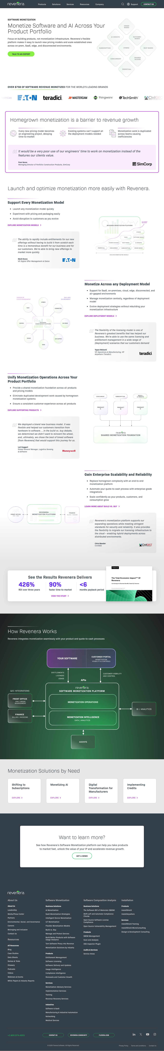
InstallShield (126, 910)
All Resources (13, 945)
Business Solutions (53, 906)
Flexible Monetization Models (58, 925)
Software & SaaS (52, 1008)
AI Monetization (52, 910)
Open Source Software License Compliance (96, 921)
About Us (12, 900)
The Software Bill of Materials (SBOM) (99, 910)
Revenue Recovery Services (57, 998)
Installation (127, 900)
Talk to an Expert (21, 54)
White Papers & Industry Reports (21, 980)
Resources (13, 939)
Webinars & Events (15, 977)
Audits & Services (91, 950)
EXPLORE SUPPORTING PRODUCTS (23, 410)
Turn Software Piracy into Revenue (60, 943)
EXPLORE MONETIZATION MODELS (23, 225)
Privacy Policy (123, 1045)
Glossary (11, 965)
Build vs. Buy (51, 929)
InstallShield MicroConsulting (133, 927)
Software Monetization (57, 900)
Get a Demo (82, 855)
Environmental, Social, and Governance (24, 921)
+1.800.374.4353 (16, 1035)
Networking (50, 1016)
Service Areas (89, 953)
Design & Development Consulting (135, 931)
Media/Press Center (16, 914)
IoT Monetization (52, 921)
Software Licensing (53, 961)
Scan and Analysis (91, 940)
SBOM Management (92, 936)
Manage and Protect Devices (57, 933)
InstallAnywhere (128, 914)
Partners (11, 917)
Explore (16, 797)
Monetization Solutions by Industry (60, 947)
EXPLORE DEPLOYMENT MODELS (99, 315)
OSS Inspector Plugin (92, 943)
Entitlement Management (56, 957)
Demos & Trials (14, 961)
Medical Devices (52, 1020)
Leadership (12, 910)
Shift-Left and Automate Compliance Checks (99, 914)
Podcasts (11, 969)
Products (49, 953)
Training (49, 994)
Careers (11, 925)
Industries (50, 1004)
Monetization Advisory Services (58, 987)
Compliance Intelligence (56, 973)
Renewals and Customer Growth (59, 977)
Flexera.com (104, 1035)
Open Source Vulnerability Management (100, 926)
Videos (10, 973)
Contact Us (149, 4)
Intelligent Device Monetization (58, 918)
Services (49, 983)
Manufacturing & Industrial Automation (62, 1012)
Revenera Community (78, 1035)
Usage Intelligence (53, 969)
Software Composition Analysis (100, 900)
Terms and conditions (138, 1045)
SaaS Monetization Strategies (58, 914)
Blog (9, 949)
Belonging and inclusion (18, 929)
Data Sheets (13, 957)
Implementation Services (56, 991)
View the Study (58, 595)
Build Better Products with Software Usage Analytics (60, 938)
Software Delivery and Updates (58, 965)
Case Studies (13, 953)
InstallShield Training (130, 923)
